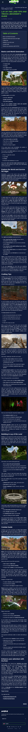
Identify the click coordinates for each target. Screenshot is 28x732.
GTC (19, 728)
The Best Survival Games (9, 698)
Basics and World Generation (9, 36)
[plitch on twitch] (20, 726)
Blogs (2, 7)
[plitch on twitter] (7, 726)
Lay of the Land (5, 22)
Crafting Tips (5, 40)
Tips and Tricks (9, 7)
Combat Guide (6, 44)
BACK (25, 704)
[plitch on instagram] (11, 726)
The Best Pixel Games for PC (9, 696)
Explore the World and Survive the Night (11, 38)
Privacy (16, 728)
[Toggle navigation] (2, 2)
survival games (7, 278)
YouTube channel (19, 687)
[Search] (24, 2)
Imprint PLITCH (10, 728)
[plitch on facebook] (16, 726)
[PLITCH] (14, 3)
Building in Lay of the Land (8, 42)
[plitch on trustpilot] (18, 726)
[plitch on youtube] (9, 726)
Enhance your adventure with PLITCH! (11, 46)
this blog (8, 687)
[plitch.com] (4, 712)
